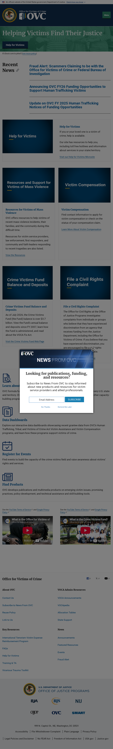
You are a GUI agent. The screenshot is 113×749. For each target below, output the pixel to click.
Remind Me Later (65, 407)
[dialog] (56, 381)
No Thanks (45, 407)
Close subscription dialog (93, 350)
